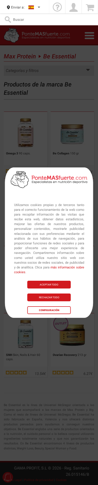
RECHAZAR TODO (49, 297)
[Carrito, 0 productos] (90, 7)
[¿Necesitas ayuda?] (57, 7)
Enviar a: (17, 7)
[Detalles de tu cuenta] (73, 7)
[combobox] (34, 7)
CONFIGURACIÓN (49, 310)
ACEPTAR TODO (49, 284)
